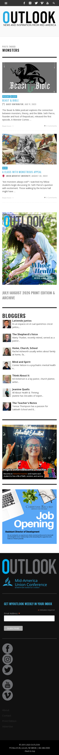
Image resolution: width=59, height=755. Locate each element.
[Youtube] (47, 3)
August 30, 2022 (40, 176)
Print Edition (9, 721)
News (5, 168)
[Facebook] (24, 3)
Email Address (12, 613)
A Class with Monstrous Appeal (22, 172)
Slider (13, 96)
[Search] (6, 3)
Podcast (6, 96)
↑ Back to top (29, 751)
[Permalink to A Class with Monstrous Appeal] (29, 148)
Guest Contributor (14, 104)
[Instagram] (30, 3)
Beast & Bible (10, 100)
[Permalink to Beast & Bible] (29, 77)
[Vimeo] (42, 3)
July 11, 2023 (30, 104)
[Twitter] (36, 3)
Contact (6, 715)
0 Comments (51, 126)
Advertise (7, 726)
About (5, 710)
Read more (7, 126)
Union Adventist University (18, 176)
